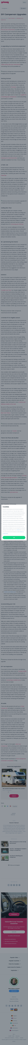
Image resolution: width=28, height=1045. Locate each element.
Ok (14, 537)
